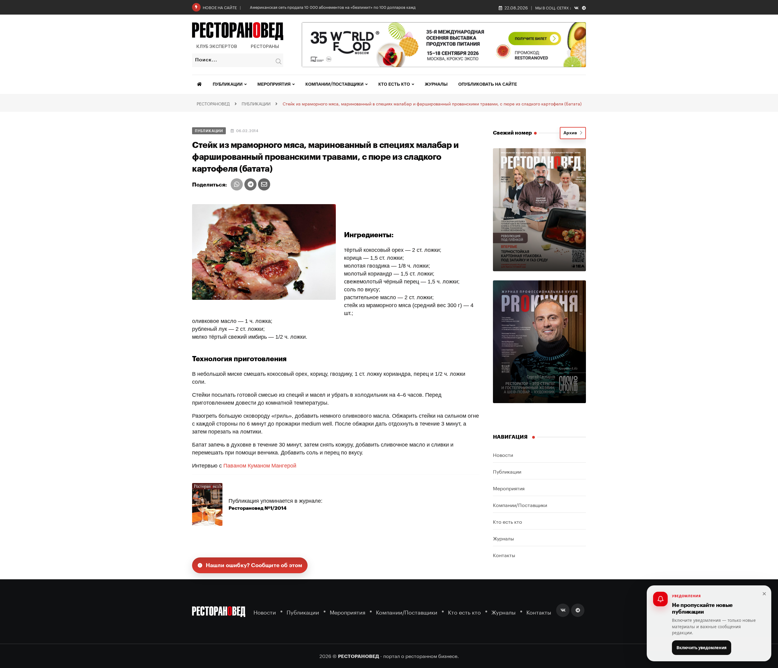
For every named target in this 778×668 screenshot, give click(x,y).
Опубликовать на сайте (487, 84)
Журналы (436, 84)
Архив (571, 133)
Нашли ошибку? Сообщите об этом (254, 565)
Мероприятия (274, 84)
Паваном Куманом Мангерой (259, 466)
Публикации (228, 84)
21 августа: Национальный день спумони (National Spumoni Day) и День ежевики (325, 7)
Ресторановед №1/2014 (258, 508)
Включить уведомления (701, 647)
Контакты (504, 554)
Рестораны (265, 46)
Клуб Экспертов (216, 46)
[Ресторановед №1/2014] (207, 504)
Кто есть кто (394, 84)
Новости (503, 454)
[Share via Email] (264, 184)
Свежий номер (512, 132)
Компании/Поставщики (334, 84)
